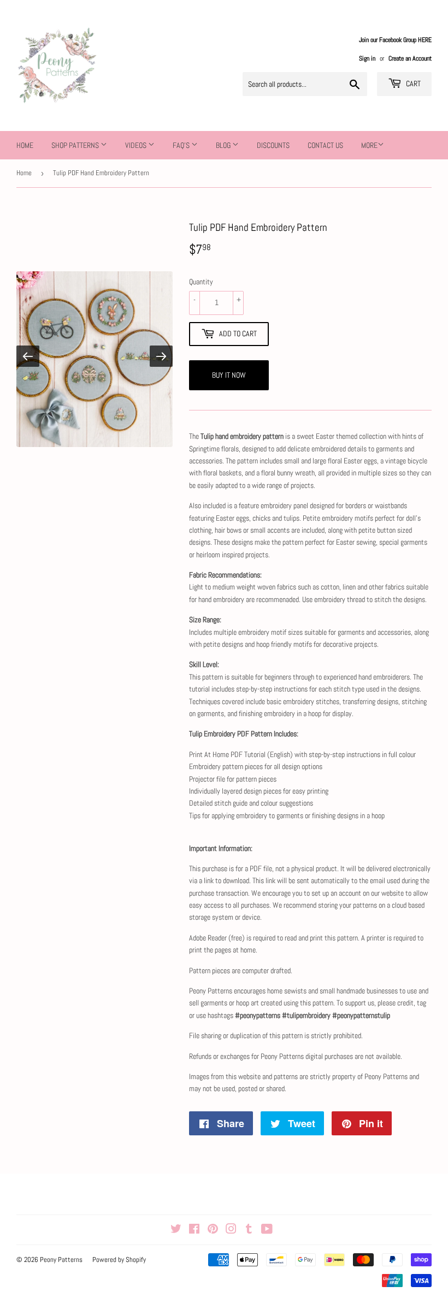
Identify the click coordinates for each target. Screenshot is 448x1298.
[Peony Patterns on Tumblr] (249, 1230)
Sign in (367, 58)
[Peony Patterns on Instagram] (231, 1230)
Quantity (201, 282)
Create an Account (410, 58)
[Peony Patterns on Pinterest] (213, 1230)
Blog (224, 145)
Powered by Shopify (119, 1259)
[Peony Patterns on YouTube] (267, 1230)
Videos (136, 145)
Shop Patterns (76, 145)
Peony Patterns (61, 1259)
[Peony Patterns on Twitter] (175, 1230)
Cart (412, 83)
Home (24, 145)
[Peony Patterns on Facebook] (194, 1230)
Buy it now (229, 375)
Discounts (273, 145)
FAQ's (182, 145)
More (369, 145)
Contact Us (325, 145)
